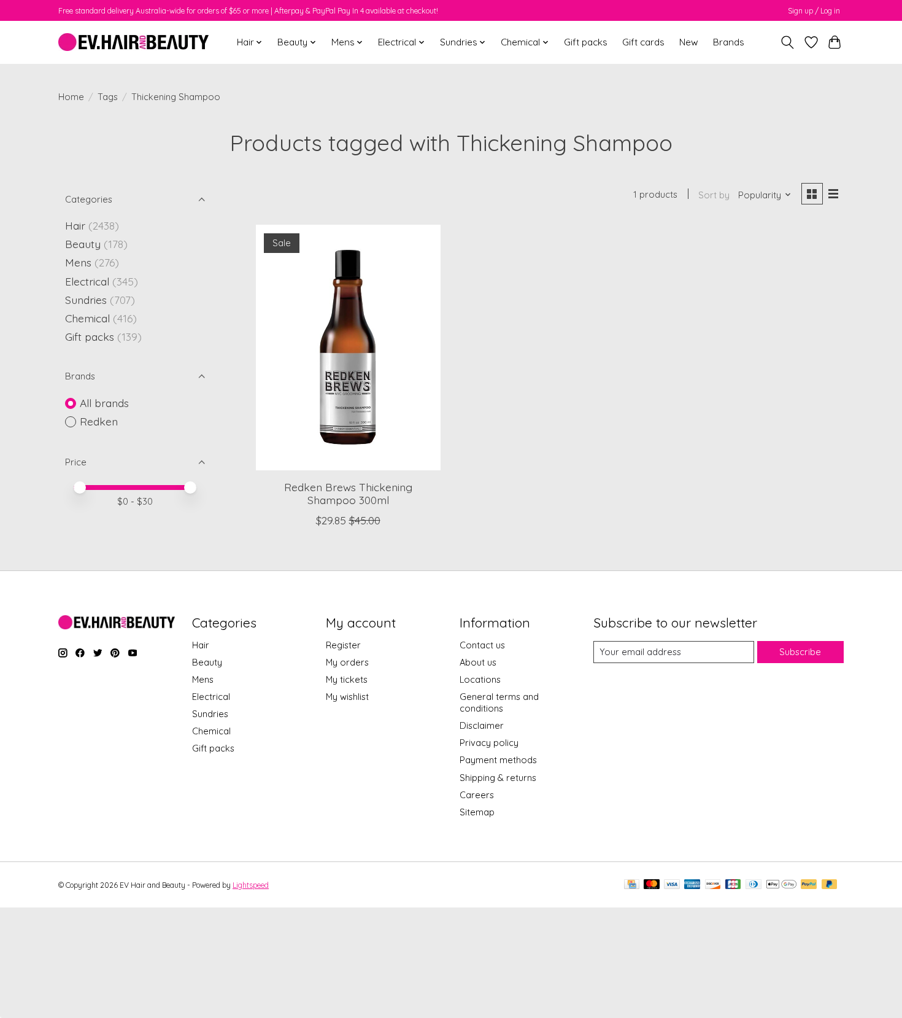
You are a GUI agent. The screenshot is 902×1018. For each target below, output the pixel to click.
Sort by (714, 195)
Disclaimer (482, 725)
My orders (347, 662)
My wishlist (347, 696)
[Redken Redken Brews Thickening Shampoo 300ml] (348, 347)
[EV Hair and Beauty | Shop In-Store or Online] (133, 42)
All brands (104, 403)
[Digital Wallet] (781, 885)
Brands (728, 42)
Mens (78, 262)
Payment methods (498, 760)
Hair (75, 225)
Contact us (482, 645)
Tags (108, 97)
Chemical (87, 318)
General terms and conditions (499, 702)
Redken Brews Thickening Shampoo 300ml (348, 493)
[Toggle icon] (787, 42)
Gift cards (643, 42)
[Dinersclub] (753, 885)
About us (478, 662)
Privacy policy (489, 742)
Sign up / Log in (814, 10)
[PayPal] (809, 885)
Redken (99, 421)
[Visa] (672, 885)
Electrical (87, 281)
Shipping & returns (498, 777)
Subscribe (800, 652)
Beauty (83, 244)
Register (343, 645)
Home (71, 97)
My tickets (347, 679)
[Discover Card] (713, 885)
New (688, 42)
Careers (477, 795)
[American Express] (692, 885)
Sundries (86, 299)
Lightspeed (251, 885)
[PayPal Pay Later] (830, 885)
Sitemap (477, 812)
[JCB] (733, 885)
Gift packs (585, 42)
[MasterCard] (652, 885)
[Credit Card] (631, 885)
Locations (480, 679)
